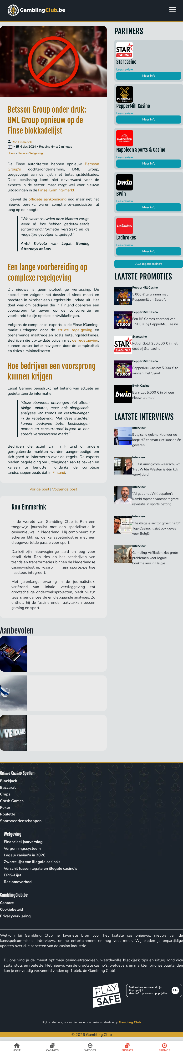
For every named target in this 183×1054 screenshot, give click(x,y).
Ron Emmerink (22, 142)
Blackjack (8, 781)
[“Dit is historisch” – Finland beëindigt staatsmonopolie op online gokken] (53, 693)
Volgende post (64, 489)
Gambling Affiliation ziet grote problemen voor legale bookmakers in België (155, 557)
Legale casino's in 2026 (25, 855)
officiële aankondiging (47, 199)
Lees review (124, 69)
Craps (5, 794)
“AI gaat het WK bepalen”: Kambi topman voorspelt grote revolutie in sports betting (155, 498)
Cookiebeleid (11, 909)
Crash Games (12, 801)
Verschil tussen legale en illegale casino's (40, 868)
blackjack (131, 960)
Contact (7, 902)
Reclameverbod (18, 881)
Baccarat (8, 787)
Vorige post (39, 489)
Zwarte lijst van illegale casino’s (32, 861)
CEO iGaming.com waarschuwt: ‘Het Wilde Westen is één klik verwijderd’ (156, 469)
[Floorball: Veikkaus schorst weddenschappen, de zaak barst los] (53, 733)
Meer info (148, 76)
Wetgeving (36, 153)
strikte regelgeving (75, 330)
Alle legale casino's (148, 264)
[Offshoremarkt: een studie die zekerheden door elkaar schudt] (53, 654)
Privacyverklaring (15, 916)
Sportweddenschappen (20, 821)
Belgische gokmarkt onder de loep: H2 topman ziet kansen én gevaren (156, 439)
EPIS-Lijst (12, 875)
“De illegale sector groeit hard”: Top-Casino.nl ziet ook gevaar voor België (156, 528)
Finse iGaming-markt (56, 190)
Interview (139, 428)
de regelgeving (85, 340)
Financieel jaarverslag (23, 841)
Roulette (7, 814)
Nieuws (22, 153)
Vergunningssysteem (22, 848)
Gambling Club (130, 1022)
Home (11, 153)
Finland (58, 472)
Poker (5, 807)
